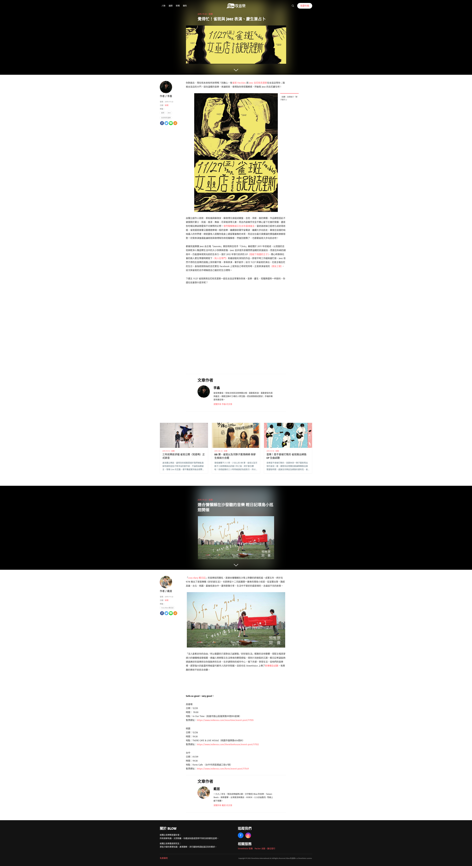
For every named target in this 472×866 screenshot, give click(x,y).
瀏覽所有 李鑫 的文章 (223, 404)
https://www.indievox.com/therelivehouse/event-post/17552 (228, 744)
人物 (163, 6)
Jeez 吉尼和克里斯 (258, 83)
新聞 (178, 6)
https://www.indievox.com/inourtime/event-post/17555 (225, 720)
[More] (175, 123)
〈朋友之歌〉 (276, 266)
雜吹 (185, 6)
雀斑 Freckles (239, 83)
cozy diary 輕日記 (197, 578)
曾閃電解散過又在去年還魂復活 (238, 226)
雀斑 (162, 113)
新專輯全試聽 (271, 665)
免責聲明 (164, 858)
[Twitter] (166, 123)
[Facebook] (162, 123)
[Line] (171, 123)
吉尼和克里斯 (166, 118)
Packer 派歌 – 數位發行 (265, 848)
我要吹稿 (304, 5)
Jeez (169, 113)
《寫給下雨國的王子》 (258, 254)
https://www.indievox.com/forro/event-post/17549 (223, 768)
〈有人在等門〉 (220, 258)
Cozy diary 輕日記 (167, 608)
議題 (171, 6)
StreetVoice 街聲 (245, 848)
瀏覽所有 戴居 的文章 (223, 805)
